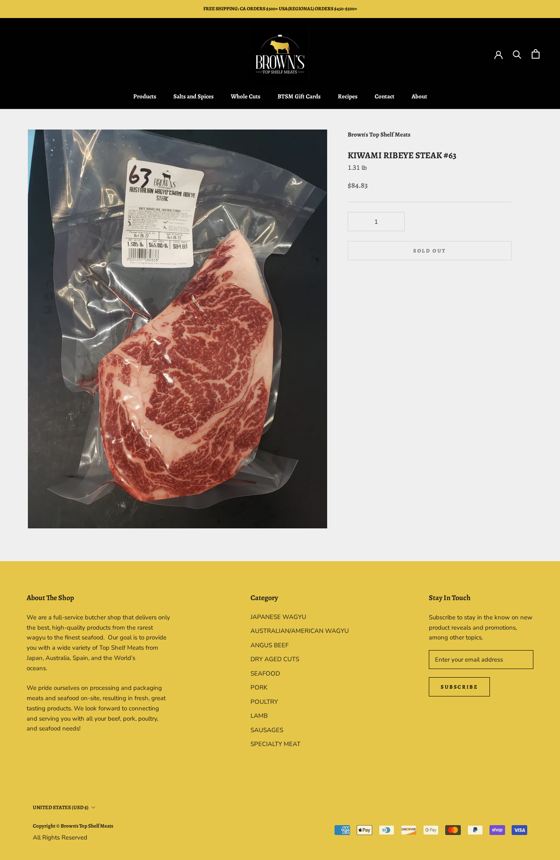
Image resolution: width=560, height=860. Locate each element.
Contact (384, 96)
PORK (258, 687)
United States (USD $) (61, 807)
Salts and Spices (193, 96)
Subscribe (459, 686)
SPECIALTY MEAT (275, 744)
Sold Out (429, 250)
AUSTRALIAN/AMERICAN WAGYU (299, 631)
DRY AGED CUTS (274, 659)
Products (144, 96)
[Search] (517, 54)
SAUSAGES (266, 730)
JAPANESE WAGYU (278, 617)
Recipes (347, 96)
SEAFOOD (265, 673)
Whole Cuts (245, 96)
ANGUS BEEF (269, 645)
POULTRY (264, 702)
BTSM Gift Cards (299, 96)
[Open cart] (536, 54)
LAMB (259, 716)
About (419, 96)
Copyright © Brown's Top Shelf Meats (73, 825)
